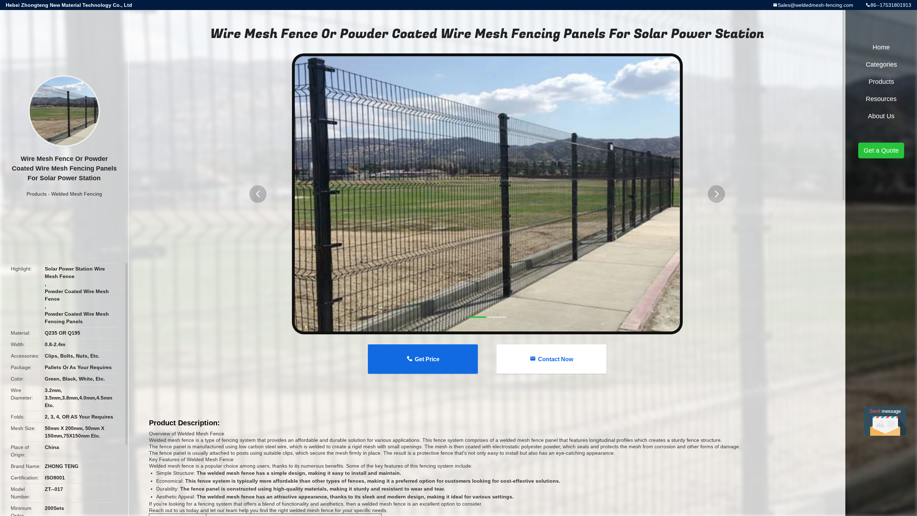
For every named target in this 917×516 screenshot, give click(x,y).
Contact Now (555, 359)
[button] (258, 194)
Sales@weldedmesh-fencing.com (815, 5)
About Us (881, 116)
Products (37, 194)
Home (881, 47)
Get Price (427, 359)
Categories (881, 64)
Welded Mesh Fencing (76, 194)
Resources (881, 98)
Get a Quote (881, 150)
